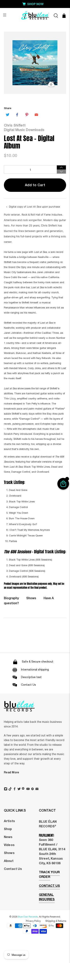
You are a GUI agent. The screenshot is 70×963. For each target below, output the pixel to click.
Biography (11, 598)
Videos (9, 845)
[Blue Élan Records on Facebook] (14, 789)
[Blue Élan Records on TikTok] (10, 789)
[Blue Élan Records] (35, 15)
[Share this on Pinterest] (27, 114)
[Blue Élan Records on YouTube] (28, 789)
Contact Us (13, 869)
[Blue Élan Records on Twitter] (19, 789)
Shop (8, 829)
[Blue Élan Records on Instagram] (5, 789)
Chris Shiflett (14, 125)
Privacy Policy (33, 921)
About (8, 861)
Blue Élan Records (28, 917)
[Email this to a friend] (36, 114)
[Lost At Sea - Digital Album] (35, 63)
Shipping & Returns (55, 921)
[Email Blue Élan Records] (37, 789)
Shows (31, 598)
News (8, 837)
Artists (9, 821)
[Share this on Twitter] (7, 114)
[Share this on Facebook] (17, 114)
